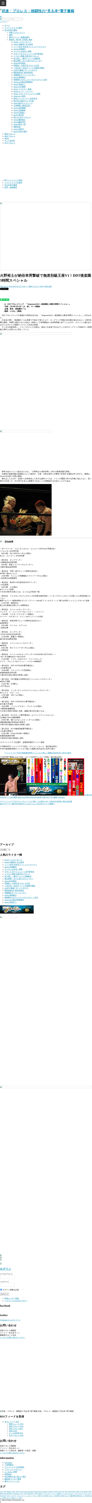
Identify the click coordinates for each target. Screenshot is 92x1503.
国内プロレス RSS (16, 1426)
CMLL (13, 1491)
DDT (42, 286)
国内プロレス (9, 134)
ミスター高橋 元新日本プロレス (26, 56)
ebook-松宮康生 (19, 63)
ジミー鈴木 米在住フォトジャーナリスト (29, 47)
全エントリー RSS (11, 1422)
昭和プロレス (7, 1498)
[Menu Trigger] (3, 3)
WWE (36, 1493)
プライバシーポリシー (13, 1469)
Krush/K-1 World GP (48, 1491)
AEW (5, 1491)
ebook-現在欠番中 (20, 131)
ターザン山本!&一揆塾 (22, 51)
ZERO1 (40, 1493)
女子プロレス (9, 143)
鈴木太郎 (48, 286)
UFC (25, 1493)
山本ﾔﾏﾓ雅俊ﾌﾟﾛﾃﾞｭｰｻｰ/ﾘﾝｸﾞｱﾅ (25, 70)
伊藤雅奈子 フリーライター (24, 75)
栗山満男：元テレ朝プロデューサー (27, 61)
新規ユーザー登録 (11, 1298)
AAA (1, 1491)
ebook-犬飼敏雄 (19, 110)
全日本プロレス (48, 1496)
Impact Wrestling (28, 1491)
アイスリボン (47, 1493)
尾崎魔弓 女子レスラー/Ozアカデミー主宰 (30, 80)
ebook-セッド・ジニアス (23, 91)
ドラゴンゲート (21, 1496)
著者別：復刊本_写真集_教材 (20, 40)
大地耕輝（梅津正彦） (22, 106)
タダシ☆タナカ (11, 1496)
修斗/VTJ (41, 1496)
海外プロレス (9, 136)
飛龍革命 (17, 127)
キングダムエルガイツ (68, 1493)
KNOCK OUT (38, 1491)
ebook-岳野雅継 (19, 108)
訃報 (20, 1498)
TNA (21, 1493)
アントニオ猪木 (56, 1493)
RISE (90, 1491)
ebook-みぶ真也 (19, 96)
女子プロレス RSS (16, 1435)
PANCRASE (71, 1491)
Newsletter (8, 1463)
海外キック (15, 1498)
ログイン (5, 1268)
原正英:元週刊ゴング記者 (23, 101)
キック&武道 (9, 141)
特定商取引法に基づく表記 (15, 1477)
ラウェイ (35, 1496)
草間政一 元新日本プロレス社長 (26, 66)
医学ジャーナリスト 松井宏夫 (25, 98)
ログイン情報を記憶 (10, 1290)
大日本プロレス (64, 1496)
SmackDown (16, 1493)
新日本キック (81, 1496)
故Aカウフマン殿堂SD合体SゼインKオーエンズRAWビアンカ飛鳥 (27, 804)
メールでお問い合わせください (12, 1337)
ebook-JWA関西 (19, 87)
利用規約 (8, 1474)
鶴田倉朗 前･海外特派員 (23, 73)
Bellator (9, 1491)
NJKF (56, 1491)
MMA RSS (13, 1431)
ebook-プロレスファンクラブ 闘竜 (26, 94)
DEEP (17, 1491)
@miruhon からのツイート (10, 1320)
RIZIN (2, 1493)
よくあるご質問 (10, 1472)
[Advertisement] (46, 161)
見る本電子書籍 (10, 30)
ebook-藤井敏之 (19, 120)
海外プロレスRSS (16, 1429)
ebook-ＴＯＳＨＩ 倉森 (22, 89)
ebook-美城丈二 (19, 84)
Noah (59, 1491)
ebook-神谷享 (18, 115)
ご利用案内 (8, 1465)
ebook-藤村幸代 (19, 122)
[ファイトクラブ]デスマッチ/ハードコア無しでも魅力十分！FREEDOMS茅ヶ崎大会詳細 (36, 801)
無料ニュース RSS (16, 1424)
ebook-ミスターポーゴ (22, 42)
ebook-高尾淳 (18, 129)
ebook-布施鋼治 (19, 49)
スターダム (78, 1493)
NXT (62, 1491)
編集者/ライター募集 (12, 1479)
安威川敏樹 (73, 1496)
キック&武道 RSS (16, 1433)
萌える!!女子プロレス (22, 117)
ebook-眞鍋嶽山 (19, 77)
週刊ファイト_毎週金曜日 (19, 37)
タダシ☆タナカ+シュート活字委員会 (28, 54)
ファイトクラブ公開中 (13, 28)
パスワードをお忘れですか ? (15, 1301)
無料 (11, 35)
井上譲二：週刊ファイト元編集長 (26, 58)
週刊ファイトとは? (12, 1481)
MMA (6, 138)
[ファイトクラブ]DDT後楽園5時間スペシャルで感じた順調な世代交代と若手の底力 (37, 753)
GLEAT (22, 1491)
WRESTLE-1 (30, 1493)
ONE (66, 1491)
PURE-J (78, 1491)
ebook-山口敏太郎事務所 (23, 82)
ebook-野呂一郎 (19, 124)
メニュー (4, 21)
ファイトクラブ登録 (14, 180)
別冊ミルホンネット (17, 33)
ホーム (7, 25)
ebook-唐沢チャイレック (23, 103)
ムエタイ (29, 1496)
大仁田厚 (56, 1496)
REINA (86, 1491)
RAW (81, 1491)
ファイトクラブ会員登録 (14, 1467)
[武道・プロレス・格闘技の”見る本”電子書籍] (37, 11)
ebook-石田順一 (19, 113)
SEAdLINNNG (8, 1493)
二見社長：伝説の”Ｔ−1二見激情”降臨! (28, 68)
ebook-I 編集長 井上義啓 (23, 44)
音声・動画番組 (10, 187)
